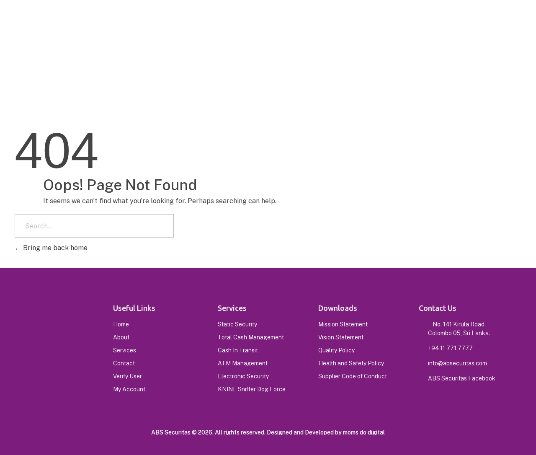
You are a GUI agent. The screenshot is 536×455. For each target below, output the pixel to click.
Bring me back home (54, 248)
